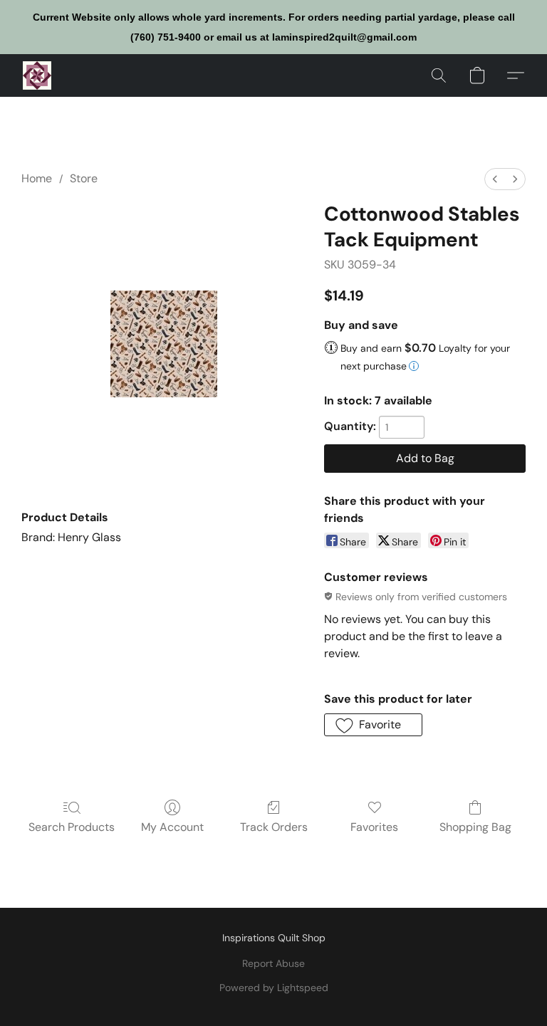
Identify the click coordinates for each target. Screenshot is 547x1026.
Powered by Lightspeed (273, 987)
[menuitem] (495, 179)
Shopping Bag (475, 827)
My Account (172, 827)
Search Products (71, 827)
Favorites (374, 827)
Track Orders (274, 827)
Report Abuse (273, 963)
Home (36, 178)
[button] (37, 75)
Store (84, 178)
